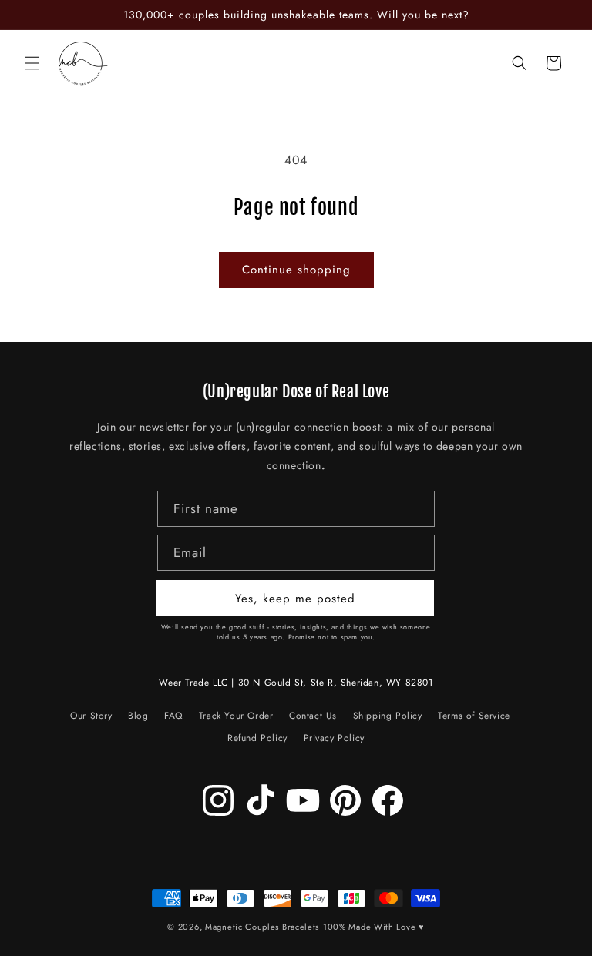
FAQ (173, 716)
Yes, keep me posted (295, 598)
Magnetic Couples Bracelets (262, 927)
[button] (32, 63)
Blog (138, 716)
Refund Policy (257, 738)
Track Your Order (236, 716)
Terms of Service (474, 716)
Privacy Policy (334, 738)
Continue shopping (296, 269)
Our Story (91, 718)
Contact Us (313, 716)
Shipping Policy (387, 716)
